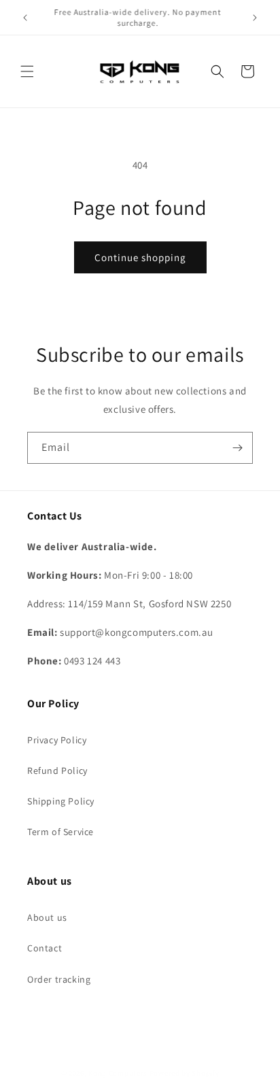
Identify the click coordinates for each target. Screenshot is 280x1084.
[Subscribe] (237, 448)
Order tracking (58, 979)
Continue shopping (140, 257)
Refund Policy (57, 770)
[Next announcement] (255, 18)
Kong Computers (117, 1073)
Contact (44, 948)
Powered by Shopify (185, 1073)
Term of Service (60, 832)
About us (47, 917)
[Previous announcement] (25, 18)
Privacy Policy (56, 740)
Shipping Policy (60, 801)
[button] (27, 71)
